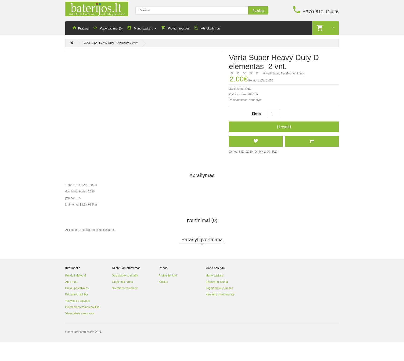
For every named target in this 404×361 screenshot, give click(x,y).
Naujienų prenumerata (220, 294)
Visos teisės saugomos (79, 313)
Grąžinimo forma (122, 282)
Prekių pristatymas (77, 288)
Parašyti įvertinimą (292, 73)
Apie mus (71, 282)
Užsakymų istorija (217, 282)
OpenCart (71, 332)
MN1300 (264, 151)
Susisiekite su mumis (125, 275)
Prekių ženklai (168, 275)
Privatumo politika (76, 294)
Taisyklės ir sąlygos (77, 300)
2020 (249, 151)
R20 (275, 151)
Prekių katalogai (75, 275)
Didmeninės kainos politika (82, 307)
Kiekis (256, 113)
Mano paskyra (215, 275)
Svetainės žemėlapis (125, 288)
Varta (248, 88)
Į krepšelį (284, 127)
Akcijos (163, 282)
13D (241, 151)
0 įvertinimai (271, 73)
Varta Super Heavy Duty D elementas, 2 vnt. (111, 43)
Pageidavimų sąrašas (219, 288)
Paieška (258, 10)
